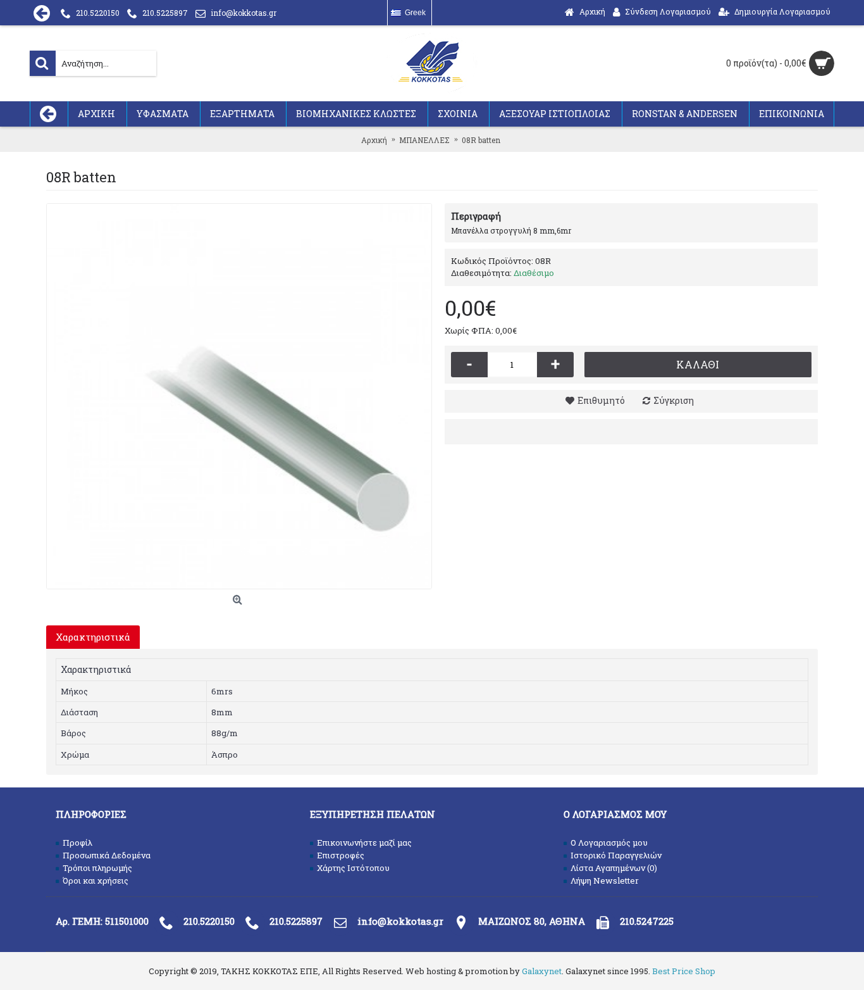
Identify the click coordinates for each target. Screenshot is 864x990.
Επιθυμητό (601, 400)
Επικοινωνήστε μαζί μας (364, 842)
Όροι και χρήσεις (95, 880)
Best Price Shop (683, 971)
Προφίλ (77, 842)
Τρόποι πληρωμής (97, 868)
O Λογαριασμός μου (609, 842)
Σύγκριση (673, 400)
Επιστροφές (340, 855)
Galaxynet (542, 971)
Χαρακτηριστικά (93, 636)
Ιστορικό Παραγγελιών (616, 855)
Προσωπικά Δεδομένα (107, 855)
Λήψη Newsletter (605, 880)
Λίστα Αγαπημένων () (614, 868)
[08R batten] (239, 396)
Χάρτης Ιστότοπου (353, 868)
